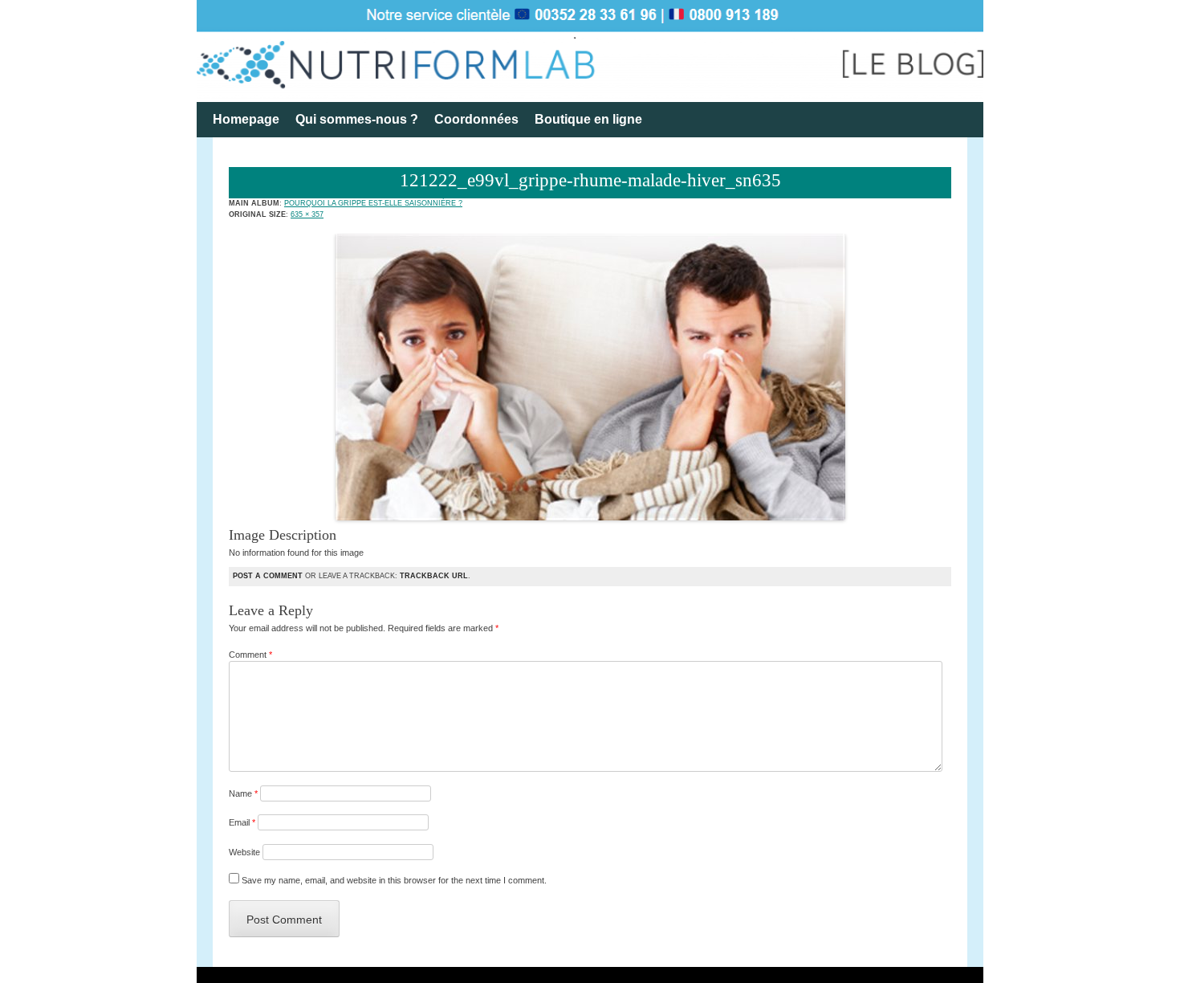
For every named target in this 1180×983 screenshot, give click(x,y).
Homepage (246, 119)
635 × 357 (307, 214)
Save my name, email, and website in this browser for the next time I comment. (394, 880)
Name (243, 793)
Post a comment (268, 576)
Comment (250, 654)
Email (242, 822)
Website (244, 852)
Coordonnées (476, 119)
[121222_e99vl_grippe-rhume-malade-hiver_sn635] (590, 517)
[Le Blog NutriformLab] (590, 51)
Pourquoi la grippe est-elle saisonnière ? (373, 203)
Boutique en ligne (588, 119)
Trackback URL (434, 576)
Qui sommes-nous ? (356, 119)
